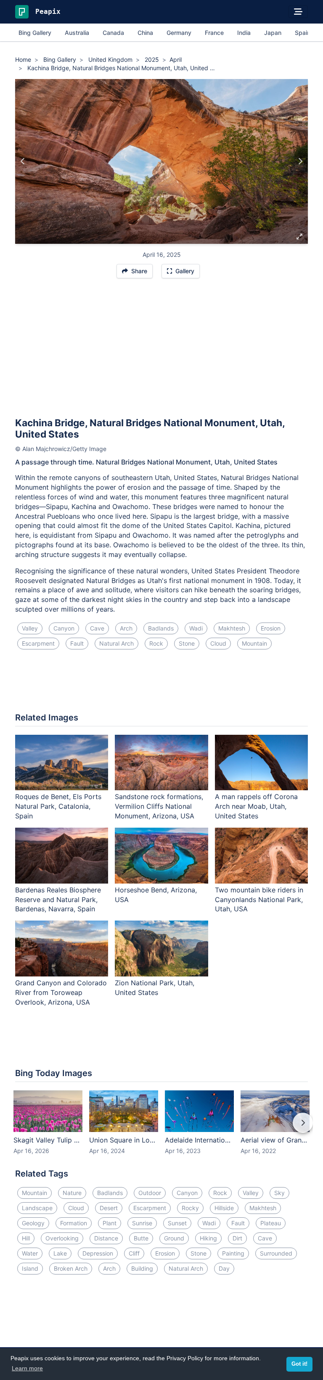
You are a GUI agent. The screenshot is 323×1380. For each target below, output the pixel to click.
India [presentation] (244, 32)
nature (72, 1192)
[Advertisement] (161, 351)
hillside (224, 1207)
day (224, 1268)
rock (156, 643)
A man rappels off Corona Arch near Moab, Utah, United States (256, 806)
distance (106, 1238)
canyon (63, 628)
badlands (161, 628)
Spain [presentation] (302, 32)
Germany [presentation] (179, 32)
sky (279, 1192)
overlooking (62, 1238)
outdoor (149, 1192)
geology (33, 1223)
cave (97, 628)
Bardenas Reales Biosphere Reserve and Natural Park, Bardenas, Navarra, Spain (58, 899)
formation (73, 1223)
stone (187, 643)
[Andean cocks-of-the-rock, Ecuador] (300, 161)
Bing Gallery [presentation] (35, 32)
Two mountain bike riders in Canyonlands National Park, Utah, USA (259, 899)
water (30, 1253)
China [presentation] (145, 32)
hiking (208, 1238)
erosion (271, 628)
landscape (37, 1207)
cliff (134, 1253)
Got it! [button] (299, 1364)
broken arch (70, 1268)
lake (60, 1253)
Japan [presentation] (272, 32)
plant (109, 1223)
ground (174, 1238)
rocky (190, 1207)
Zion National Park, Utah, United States (154, 988)
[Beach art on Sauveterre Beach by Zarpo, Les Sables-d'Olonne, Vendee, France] (23, 161)
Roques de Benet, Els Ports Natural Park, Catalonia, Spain (58, 806)
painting (233, 1253)
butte (141, 1238)
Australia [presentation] (77, 32)
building (142, 1268)
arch (126, 628)
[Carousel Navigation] (161, 1128)
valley (30, 628)
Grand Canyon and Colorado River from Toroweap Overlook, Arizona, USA (61, 992)
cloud (218, 643)
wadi (196, 628)
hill (26, 1238)
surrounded (276, 1253)
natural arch (116, 643)
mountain (254, 643)
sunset (177, 1223)
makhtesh (231, 628)
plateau (270, 1223)
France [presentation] (214, 32)
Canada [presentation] (113, 32)
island (30, 1268)
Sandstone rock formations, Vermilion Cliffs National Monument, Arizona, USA (159, 806)
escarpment (38, 643)
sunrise (142, 1223)
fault (77, 643)
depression (97, 1253)
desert (109, 1207)
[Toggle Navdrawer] (298, 11)
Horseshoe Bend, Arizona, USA (156, 895)
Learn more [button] (27, 1368)
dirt (237, 1238)
